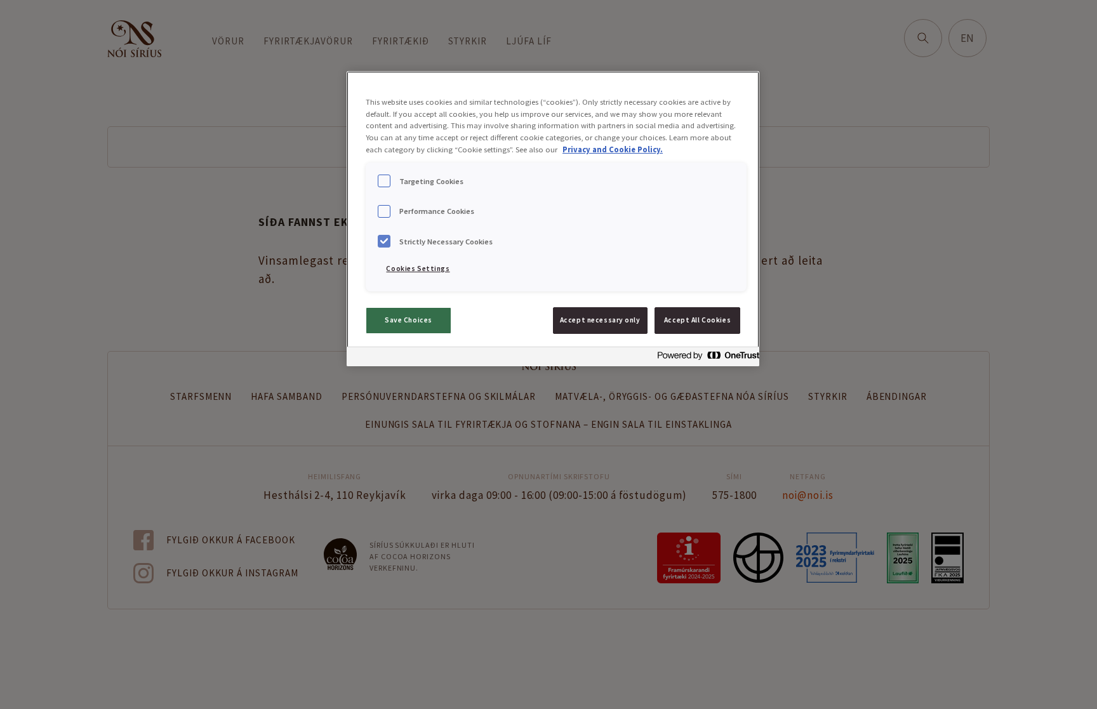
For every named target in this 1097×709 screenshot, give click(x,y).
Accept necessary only (600, 319)
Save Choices (408, 319)
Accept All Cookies (697, 319)
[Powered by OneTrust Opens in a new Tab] (704, 358)
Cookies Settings (417, 268)
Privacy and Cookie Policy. (612, 149)
